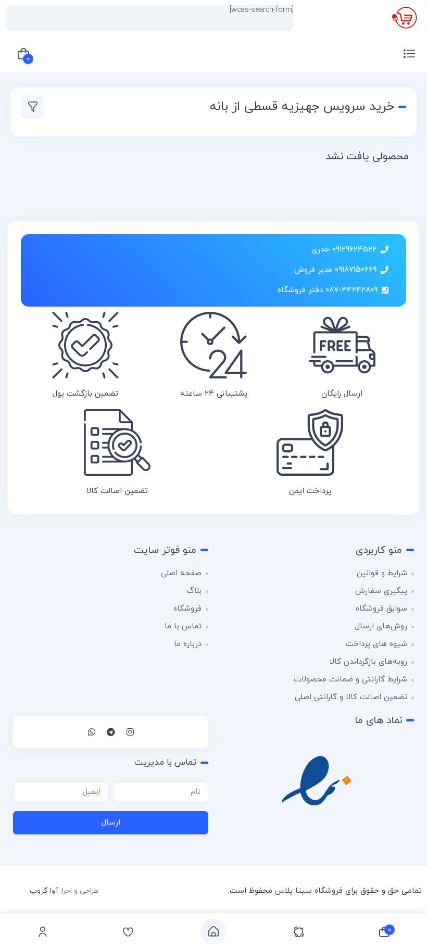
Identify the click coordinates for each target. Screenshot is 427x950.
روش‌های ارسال (381, 626)
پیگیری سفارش (381, 591)
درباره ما (188, 644)
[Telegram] (111, 732)
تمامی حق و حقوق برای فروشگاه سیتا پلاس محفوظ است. (325, 890)
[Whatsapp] (91, 732)
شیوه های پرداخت (376, 644)
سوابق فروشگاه (381, 608)
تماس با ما (183, 626)
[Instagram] (130, 732)
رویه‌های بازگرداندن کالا (368, 661)
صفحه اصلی (181, 573)
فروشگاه (187, 608)
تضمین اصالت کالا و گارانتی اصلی (351, 697)
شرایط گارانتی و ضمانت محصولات (350, 679)
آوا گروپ (44, 891)
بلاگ (194, 591)
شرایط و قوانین (382, 573)
